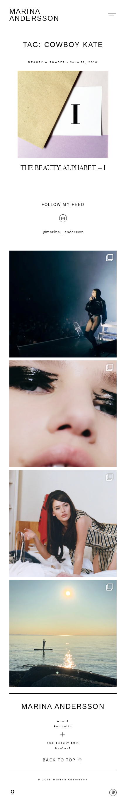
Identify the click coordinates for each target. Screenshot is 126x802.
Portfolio (63, 726)
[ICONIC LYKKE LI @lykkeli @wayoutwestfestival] (63, 304)
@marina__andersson (63, 232)
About (63, 721)
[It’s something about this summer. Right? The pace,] (63, 633)
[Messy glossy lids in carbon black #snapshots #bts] (63, 413)
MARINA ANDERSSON (34, 15)
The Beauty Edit (63, 742)
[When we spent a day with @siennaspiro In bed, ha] (63, 523)
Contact (63, 748)
